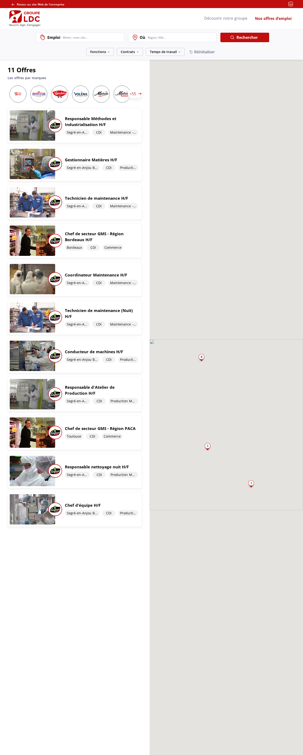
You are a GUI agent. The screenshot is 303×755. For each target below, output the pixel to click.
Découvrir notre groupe (225, 18)
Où (142, 37)
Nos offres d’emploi (273, 18)
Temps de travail (163, 52)
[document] (75, 125)
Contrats (128, 52)
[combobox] (92, 37)
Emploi (53, 37)
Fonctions (98, 52)
